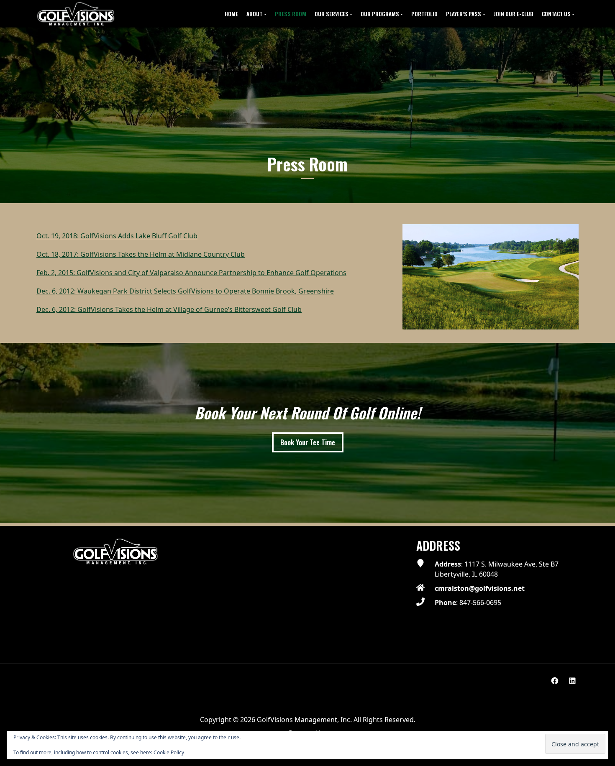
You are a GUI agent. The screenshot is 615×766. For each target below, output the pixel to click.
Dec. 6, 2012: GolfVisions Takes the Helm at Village (115, 309)
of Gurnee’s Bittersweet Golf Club (248, 309)
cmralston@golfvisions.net (480, 588)
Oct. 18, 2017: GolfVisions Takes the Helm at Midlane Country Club (140, 254)
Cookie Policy (169, 752)
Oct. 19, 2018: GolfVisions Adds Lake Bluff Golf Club (116, 235)
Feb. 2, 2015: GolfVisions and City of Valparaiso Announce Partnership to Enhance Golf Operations (191, 272)
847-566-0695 (480, 602)
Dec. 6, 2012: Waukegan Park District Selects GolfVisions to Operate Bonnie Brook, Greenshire (185, 291)
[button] (256, 14)
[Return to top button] (604, 516)
